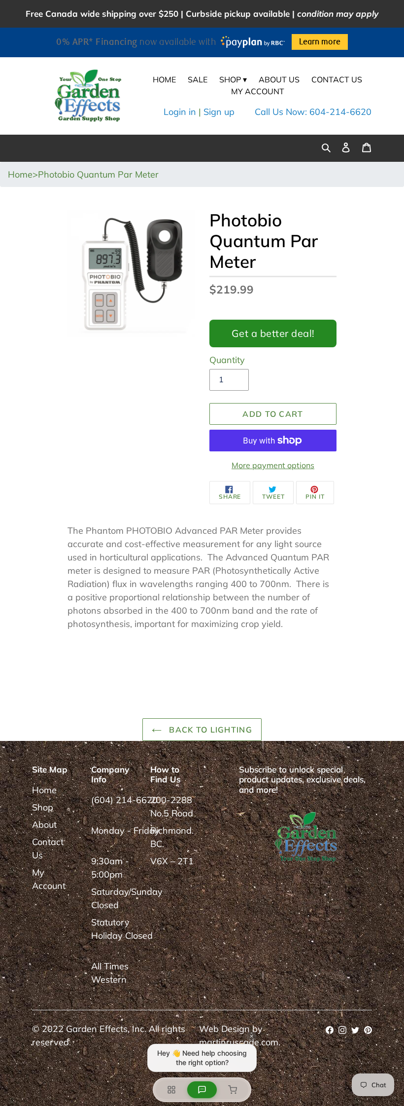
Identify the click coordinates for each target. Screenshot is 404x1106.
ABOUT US (279, 79)
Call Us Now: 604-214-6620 (313, 111)
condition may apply (337, 13)
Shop (42, 807)
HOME (164, 79)
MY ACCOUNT (257, 91)
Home (44, 790)
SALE (197, 79)
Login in (180, 111)
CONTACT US (336, 79)
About (44, 824)
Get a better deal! (273, 333)
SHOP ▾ (233, 79)
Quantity (227, 360)
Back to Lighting (209, 730)
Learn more (319, 42)
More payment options (273, 465)
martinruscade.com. (239, 1042)
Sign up (219, 111)
